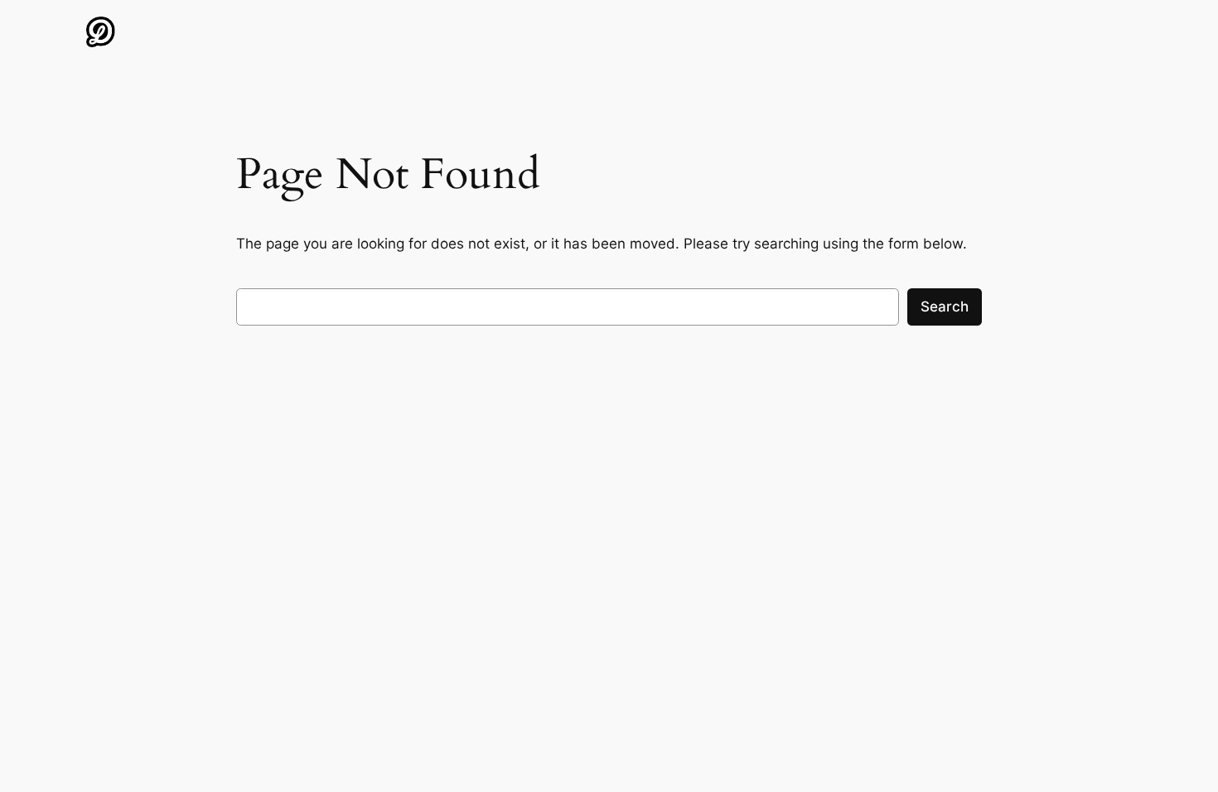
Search (945, 306)
